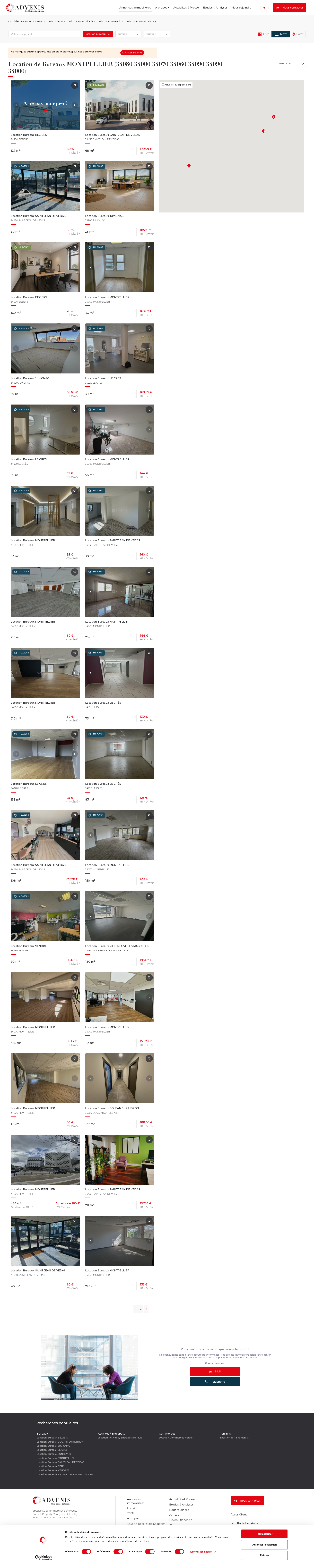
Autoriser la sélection (264, 1544)
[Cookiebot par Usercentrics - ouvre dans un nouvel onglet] (43, 1557)
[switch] (118, 1551)
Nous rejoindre (242, 7)
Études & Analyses (215, 7)
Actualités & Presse (186, 7)
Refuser (264, 1555)
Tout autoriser (264, 1533)
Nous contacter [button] (292, 7)
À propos (161, 7)
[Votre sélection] (264, 8)
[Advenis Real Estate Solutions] (25, 7)
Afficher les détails (201, 1551)
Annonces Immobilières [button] (135, 7)
